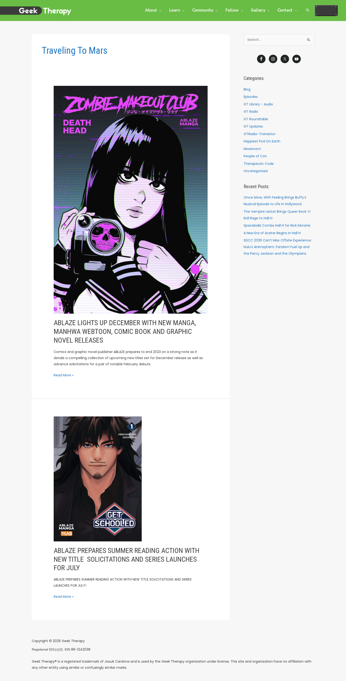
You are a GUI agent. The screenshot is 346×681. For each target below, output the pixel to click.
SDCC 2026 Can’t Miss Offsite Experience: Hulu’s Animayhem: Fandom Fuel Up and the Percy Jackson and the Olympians (278, 247)
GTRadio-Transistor (259, 134)
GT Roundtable (256, 119)
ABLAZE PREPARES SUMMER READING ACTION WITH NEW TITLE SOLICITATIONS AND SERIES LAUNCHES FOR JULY (126, 559)
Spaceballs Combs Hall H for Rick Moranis (277, 225)
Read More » (63, 375)
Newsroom (252, 148)
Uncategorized (256, 171)
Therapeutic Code (259, 163)
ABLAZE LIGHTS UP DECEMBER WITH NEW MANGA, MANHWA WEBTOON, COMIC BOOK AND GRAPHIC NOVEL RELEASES (125, 331)
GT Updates (253, 126)
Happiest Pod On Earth (262, 141)
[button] (159, 10)
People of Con (255, 156)
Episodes (251, 96)
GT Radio (251, 111)
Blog (247, 89)
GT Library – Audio (258, 104)
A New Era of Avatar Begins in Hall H (272, 233)
